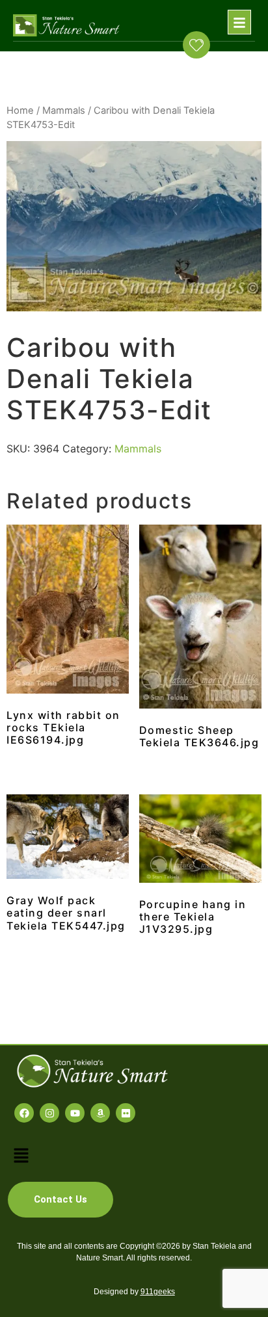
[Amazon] (100, 1113)
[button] (239, 22)
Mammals (63, 110)
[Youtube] (75, 1113)
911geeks (158, 1291)
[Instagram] (49, 1113)
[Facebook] (24, 1113)
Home (20, 110)
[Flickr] (125, 1113)
